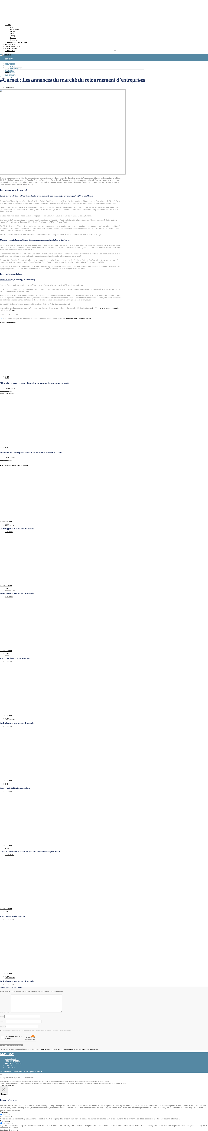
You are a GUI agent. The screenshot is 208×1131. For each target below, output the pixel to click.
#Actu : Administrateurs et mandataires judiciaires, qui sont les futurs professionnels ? (31, 851)
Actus (11, 27)
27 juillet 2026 (9, 984)
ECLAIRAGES (10, 73)
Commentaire (5, 1012)
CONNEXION (10, 51)
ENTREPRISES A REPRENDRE (16, 42)
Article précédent (8, 322)
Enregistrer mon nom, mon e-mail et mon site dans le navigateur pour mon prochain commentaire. (37, 1030)
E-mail (2, 1021)
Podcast (12, 33)
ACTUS (12, 66)
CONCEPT (9, 59)
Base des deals (14, 29)
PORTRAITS (9, 71)
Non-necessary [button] (5, 1121)
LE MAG (8, 25)
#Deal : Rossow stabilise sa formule (12, 916)
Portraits (12, 31)
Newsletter (10, 1059)
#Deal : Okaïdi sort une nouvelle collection (15, 658)
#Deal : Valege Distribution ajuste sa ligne (15, 788)
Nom (2, 1016)
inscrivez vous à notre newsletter (78, 318)
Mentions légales (13, 1063)
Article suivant (7, 393)
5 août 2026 (8, 661)
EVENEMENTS (10, 75)
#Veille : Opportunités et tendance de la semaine (17, 529)
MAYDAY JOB (10, 44)
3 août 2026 (8, 726)
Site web (3, 1026)
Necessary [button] (4, 1112)
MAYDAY (7, 1054)
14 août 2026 (9, 532)
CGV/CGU (8, 1065)
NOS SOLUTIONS (11, 49)
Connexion (10, 1067)
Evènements (13, 40)
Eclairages (13, 36)
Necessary (6, 1114)
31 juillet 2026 (9, 855)
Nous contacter (12, 1061)
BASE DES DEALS (16, 68)
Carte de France (12, 46)
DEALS (7, 377)
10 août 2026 (9, 596)
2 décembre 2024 (10, 87)
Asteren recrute (5, 280)
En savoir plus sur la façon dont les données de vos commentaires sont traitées (68, 1049)
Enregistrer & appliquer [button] (9, 1130)
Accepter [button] (2, 1085)
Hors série (13, 38)
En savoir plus (9, 1085)
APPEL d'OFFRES (10, 525)
